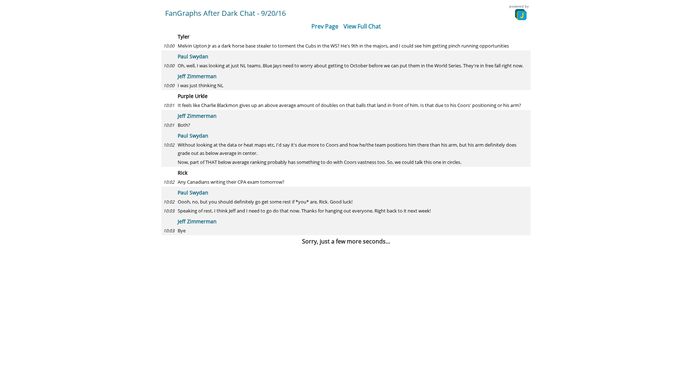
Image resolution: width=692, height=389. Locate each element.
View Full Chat (362, 26)
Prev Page (324, 26)
